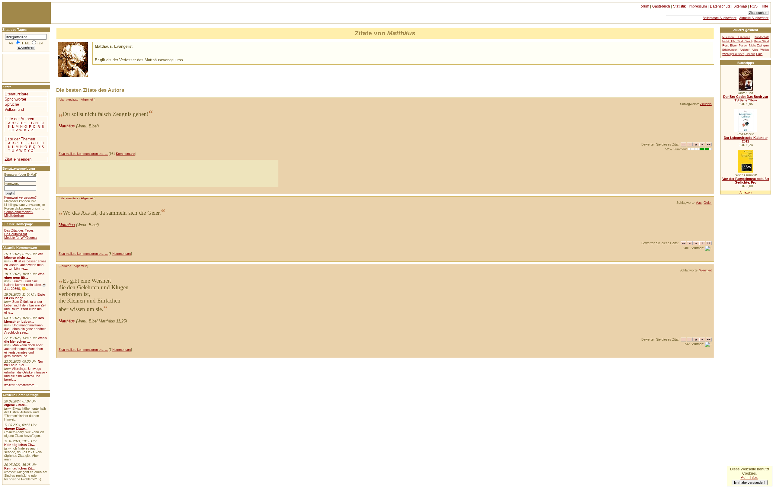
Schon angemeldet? (18, 212)
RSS (754, 6)
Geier (708, 202)
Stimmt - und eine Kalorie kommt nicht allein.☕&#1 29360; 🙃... (25, 284)
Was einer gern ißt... (24, 275)
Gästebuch (661, 6)
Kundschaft (762, 37)
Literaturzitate (69, 99)
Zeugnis (706, 104)
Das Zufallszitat (15, 234)
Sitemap (740, 6)
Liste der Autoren (19, 119)
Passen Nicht (747, 45)
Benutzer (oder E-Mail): (21, 174)
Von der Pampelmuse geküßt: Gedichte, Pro (745, 180)
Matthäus (67, 126)
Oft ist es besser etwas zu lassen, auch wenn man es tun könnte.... (25, 264)
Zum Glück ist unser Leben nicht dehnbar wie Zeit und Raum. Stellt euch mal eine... (25, 307)
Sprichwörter (15, 99)
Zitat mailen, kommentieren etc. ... (83, 153)
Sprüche (65, 266)
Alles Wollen (760, 49)
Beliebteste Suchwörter (719, 18)
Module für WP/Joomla (20, 237)
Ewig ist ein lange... (24, 296)
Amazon (745, 192)
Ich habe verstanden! (749, 482)
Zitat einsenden (18, 159)
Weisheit (705, 270)
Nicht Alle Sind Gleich (737, 41)
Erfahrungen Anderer (735, 49)
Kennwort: (11, 183)
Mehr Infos (749, 478)
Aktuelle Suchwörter (753, 18)
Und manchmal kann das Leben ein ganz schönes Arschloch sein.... (25, 328)
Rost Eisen (730, 45)
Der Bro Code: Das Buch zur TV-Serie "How (745, 98)
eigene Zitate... (15, 405)
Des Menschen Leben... (24, 319)
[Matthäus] (73, 75)
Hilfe (764, 6)
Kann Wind (761, 41)
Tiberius (750, 54)
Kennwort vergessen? (20, 197)
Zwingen (763, 45)
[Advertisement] (168, 173)
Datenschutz (720, 6)
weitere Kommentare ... (21, 385)
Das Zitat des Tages (19, 230)
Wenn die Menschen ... (25, 339)
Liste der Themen (20, 139)
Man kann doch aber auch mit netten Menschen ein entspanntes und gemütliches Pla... (23, 350)
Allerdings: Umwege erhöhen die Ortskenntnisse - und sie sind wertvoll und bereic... (25, 374)
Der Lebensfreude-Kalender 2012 (746, 139)
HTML (25, 43)
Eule (759, 54)
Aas (699, 202)
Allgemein (88, 99)
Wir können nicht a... (23, 255)
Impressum (698, 6)
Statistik (679, 6)
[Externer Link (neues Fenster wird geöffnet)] (746, 89)
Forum (644, 6)
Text (40, 43)
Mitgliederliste (14, 215)
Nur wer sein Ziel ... (23, 363)
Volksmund (14, 109)
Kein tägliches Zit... (19, 445)
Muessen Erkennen (736, 37)
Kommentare (125, 153)
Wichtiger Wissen (733, 54)
